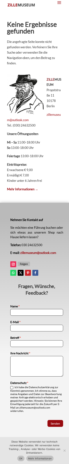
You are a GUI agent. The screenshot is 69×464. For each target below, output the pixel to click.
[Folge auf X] (21, 273)
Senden (55, 423)
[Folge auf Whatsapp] (13, 273)
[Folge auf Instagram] (13, 264)
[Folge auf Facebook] (35, 273)
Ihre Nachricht (20, 353)
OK (21, 458)
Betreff (15, 337)
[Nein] (64, 450)
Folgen (24, 264)
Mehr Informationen (40, 458)
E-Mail (15, 322)
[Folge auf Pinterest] (28, 273)
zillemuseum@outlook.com (38, 253)
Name (15, 306)
